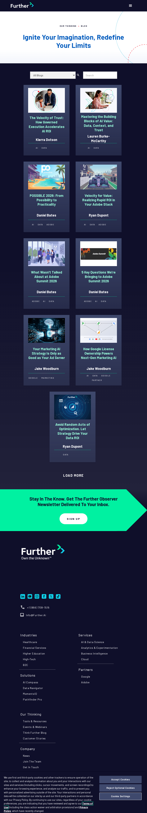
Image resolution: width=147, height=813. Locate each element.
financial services (34, 647)
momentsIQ (30, 693)
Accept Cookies (120, 779)
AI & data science (92, 642)
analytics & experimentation (99, 647)
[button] (130, 5)
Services (85, 635)
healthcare (30, 642)
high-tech (29, 659)
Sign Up (73, 518)
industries (28, 635)
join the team (32, 761)
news (26, 755)
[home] (32, 5)
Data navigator (33, 688)
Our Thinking (68, 26)
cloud (85, 659)
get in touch (31, 767)
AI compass (30, 682)
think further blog (35, 732)
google (85, 676)
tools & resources (35, 721)
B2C (25, 664)
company (27, 749)
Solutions (27, 675)
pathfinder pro (32, 699)
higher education (34, 653)
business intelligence (94, 653)
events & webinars (35, 726)
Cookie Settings (120, 796)
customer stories (34, 738)
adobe (85, 682)
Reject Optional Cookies (120, 787)
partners (85, 669)
